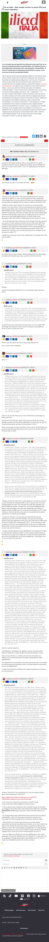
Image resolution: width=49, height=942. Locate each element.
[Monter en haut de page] (16, 159)
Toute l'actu (17, 934)
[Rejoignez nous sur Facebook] (28, 895)
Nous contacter (32, 910)
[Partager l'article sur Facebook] (38, 137)
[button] (2, 868)
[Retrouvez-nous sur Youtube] (16, 895)
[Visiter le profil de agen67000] (3, 247)
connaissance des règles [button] (12, 856)
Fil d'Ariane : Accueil (7, 934)
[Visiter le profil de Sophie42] (3, 176)
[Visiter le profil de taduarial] (3, 156)
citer (7, 159)
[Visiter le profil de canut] (3, 353)
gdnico (15, 300)
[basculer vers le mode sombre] (7, 2)
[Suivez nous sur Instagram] (34, 895)
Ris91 (15, 264)
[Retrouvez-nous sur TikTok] (10, 895)
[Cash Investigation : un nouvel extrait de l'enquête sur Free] (46, 141)
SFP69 (15, 336)
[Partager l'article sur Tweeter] (34, 137)
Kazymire (16, 367)
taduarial (16, 156)
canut (15, 353)
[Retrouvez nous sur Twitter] (22, 895)
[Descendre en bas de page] (13, 159)
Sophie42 (16, 176)
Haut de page (23, 928)
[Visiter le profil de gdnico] (3, 299)
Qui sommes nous (20, 910)
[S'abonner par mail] (45, 137)
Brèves (23, 934)
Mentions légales (9, 910)
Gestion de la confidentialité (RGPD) (12, 917)
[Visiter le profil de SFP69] (3, 336)
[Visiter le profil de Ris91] (3, 263)
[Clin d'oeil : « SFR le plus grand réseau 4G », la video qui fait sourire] (3, 141)
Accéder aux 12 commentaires (24, 145)
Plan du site (41, 910)
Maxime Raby (23, 137)
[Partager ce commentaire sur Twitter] (11, 159)
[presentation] (2, 868)
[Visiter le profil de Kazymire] (3, 367)
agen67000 (17, 248)
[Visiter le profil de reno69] (3, 190)
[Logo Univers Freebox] (24, 2)
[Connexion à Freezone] (44, 2)
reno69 (15, 190)
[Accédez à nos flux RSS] (5, 895)
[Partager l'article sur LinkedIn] (41, 137)
